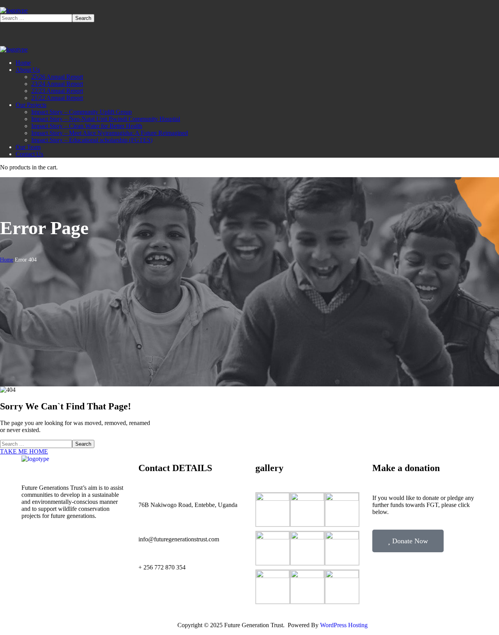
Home (6, 260)
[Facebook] (148, 596)
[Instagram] (167, 596)
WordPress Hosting (344, 625)
